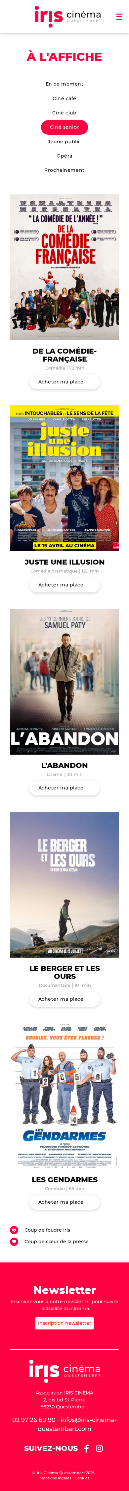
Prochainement (64, 170)
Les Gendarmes (65, 1179)
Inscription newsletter (64, 1323)
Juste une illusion (65, 562)
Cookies (82, 1478)
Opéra (64, 156)
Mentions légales (55, 1478)
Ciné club (64, 113)
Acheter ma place (61, 382)
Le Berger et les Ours (64, 972)
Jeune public (64, 142)
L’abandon (64, 765)
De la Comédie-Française (64, 355)
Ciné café (64, 99)
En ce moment (65, 84)
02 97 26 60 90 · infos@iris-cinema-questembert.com (64, 1424)
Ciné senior (64, 127)
